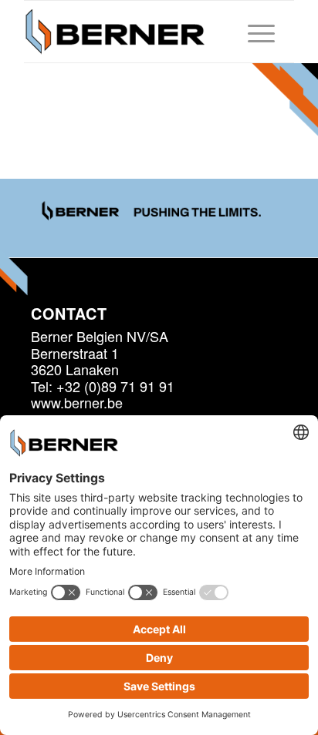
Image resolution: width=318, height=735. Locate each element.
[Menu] (253, 31)
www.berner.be (77, 402)
